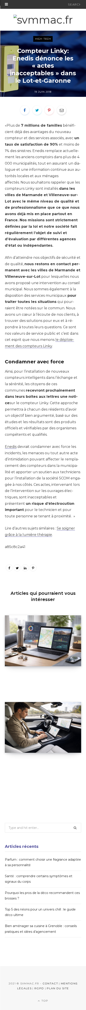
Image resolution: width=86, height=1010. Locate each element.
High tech (43, 38)
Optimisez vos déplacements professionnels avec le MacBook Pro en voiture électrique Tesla (40, 767)
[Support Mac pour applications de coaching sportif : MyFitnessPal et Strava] (43, 640)
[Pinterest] (49, 110)
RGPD (39, 988)
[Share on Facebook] (24, 110)
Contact (50, 983)
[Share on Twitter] (37, 110)
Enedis (11, 447)
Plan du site (58, 988)
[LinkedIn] (25, 567)
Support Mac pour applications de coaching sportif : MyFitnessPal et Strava (38, 680)
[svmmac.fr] (43, 20)
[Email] (61, 110)
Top (44, 1000)
